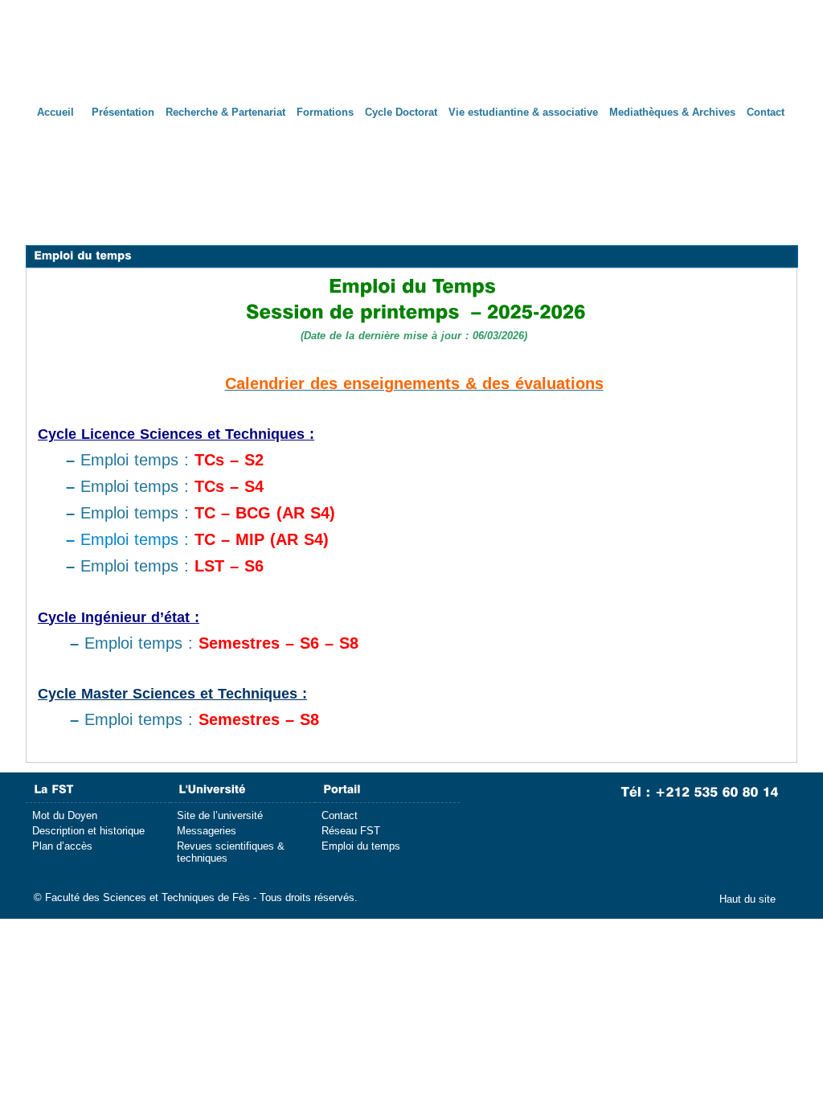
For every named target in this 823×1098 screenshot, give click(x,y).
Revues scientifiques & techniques (231, 852)
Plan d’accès (62, 846)
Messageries (206, 831)
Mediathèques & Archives (672, 112)
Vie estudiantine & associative (523, 112)
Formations (325, 112)
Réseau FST (350, 831)
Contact (765, 112)
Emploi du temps (360, 846)
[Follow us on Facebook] (510, 808)
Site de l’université (220, 815)
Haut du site (747, 899)
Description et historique (88, 831)
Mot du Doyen (64, 815)
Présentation (123, 112)
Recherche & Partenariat (225, 112)
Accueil (55, 112)
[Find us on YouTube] (569, 808)
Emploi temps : (165, 460)
